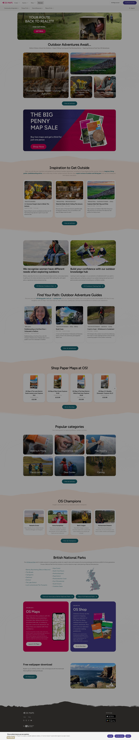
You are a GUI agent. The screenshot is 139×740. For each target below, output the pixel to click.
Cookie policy (10, 737)
